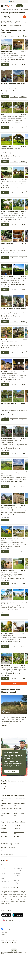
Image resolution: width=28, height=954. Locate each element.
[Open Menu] (25, 6)
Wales (15, 9)
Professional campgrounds (17, 874)
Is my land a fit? (18, 871)
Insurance (16, 878)
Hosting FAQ (17, 883)
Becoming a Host (18, 868)
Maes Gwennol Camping (19, 717)
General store (4, 871)
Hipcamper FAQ (5, 881)
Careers (3, 876)
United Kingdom (9, 9)
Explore (3, 9)
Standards (16, 880)
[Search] (24, 16)
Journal (3, 873)
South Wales (20, 9)
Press (2, 878)
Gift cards (3, 868)
